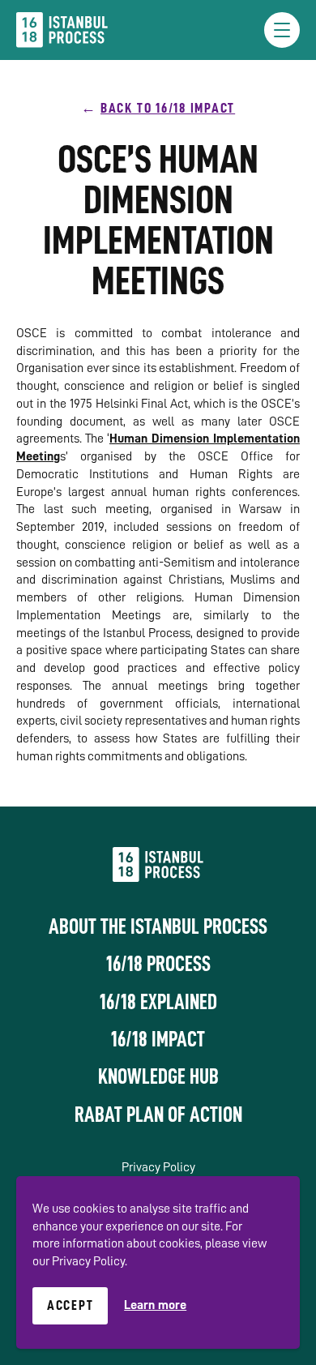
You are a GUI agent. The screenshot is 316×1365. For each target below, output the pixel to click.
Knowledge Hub (158, 1076)
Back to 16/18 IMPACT (167, 108)
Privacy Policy (158, 1167)
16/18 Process (158, 963)
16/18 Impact (158, 1039)
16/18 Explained (158, 1001)
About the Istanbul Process (158, 926)
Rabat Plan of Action (158, 1114)
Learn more (155, 1305)
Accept (70, 1305)
